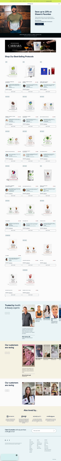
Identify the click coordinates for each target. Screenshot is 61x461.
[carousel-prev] (6, 313)
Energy (30, 445)
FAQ (45, 444)
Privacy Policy (46, 448)
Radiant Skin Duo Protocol (10, 151)
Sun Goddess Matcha (43, 151)
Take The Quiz (39, 448)
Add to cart (13, 91)
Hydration (31, 448)
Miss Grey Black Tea (8, 290)
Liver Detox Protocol (26, 260)
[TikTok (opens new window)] (7, 440)
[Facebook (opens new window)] (9, 440)
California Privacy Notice (47, 449)
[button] (16, 455)
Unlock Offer (49, 1)
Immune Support (32, 443)
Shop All (31, 452)
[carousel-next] (9, 313)
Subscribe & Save (39, 443)
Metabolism (31, 449)
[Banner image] (30, 46)
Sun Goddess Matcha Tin (27, 186)
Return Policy (46, 443)
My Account (46, 445)
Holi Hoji (41, 260)
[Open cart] (59, 3)
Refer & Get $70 (39, 444)
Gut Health (31, 444)
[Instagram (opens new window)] (5, 440)
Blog (37, 445)
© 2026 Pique (54, 459)
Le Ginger (7, 255)
